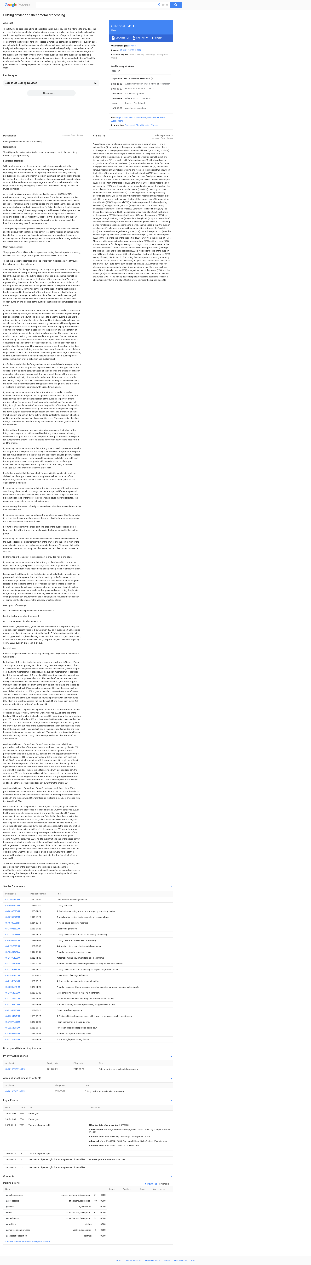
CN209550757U (12, 917)
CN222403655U (12, 1039)
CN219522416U (12, 981)
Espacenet (130, 125)
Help (193, 1260)
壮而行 (138, 50)
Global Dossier (143, 125)
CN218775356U (12, 1022)
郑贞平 (130, 50)
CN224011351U (12, 975)
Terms (167, 1260)
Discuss (154, 125)
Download (152, 1184)
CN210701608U (12, 899)
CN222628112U (12, 1028)
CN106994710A (12, 952)
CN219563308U (12, 1010)
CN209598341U (12, 940)
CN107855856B (12, 923)
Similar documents (137, 117)
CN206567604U (12, 905)
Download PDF (122, 38)
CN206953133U (12, 1033)
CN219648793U (12, 993)
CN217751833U (12, 958)
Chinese (132, 46)
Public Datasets (152, 1260)
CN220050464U (12, 987)
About (119, 1260)
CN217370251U (12, 946)
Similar (158, 38)
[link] (14, 1195)
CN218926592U (12, 929)
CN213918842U (12, 969)
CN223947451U (12, 1016)
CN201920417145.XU (15, 1069)
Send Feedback (133, 1260)
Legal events (122, 117)
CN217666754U (12, 963)
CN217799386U (12, 934)
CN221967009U (12, 1004)
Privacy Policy (180, 1260)
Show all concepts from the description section (27, 1241)
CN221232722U (12, 998)
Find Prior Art (142, 38)
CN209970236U (12, 911)
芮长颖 (123, 50)
